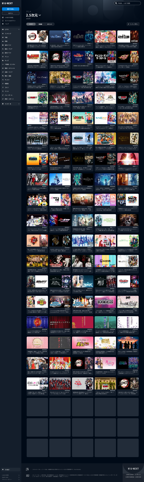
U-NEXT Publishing (130, 476)
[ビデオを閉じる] (19, 29)
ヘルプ (7, 24)
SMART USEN (5, 477)
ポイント (49, 24)
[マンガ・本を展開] (19, 104)
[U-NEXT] (7, 3)
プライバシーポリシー (7, 479)
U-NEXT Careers (130, 474)
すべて (31, 24)
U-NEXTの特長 (9, 17)
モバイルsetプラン (10, 20)
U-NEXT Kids (138, 476)
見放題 (40, 24)
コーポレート (138, 474)
